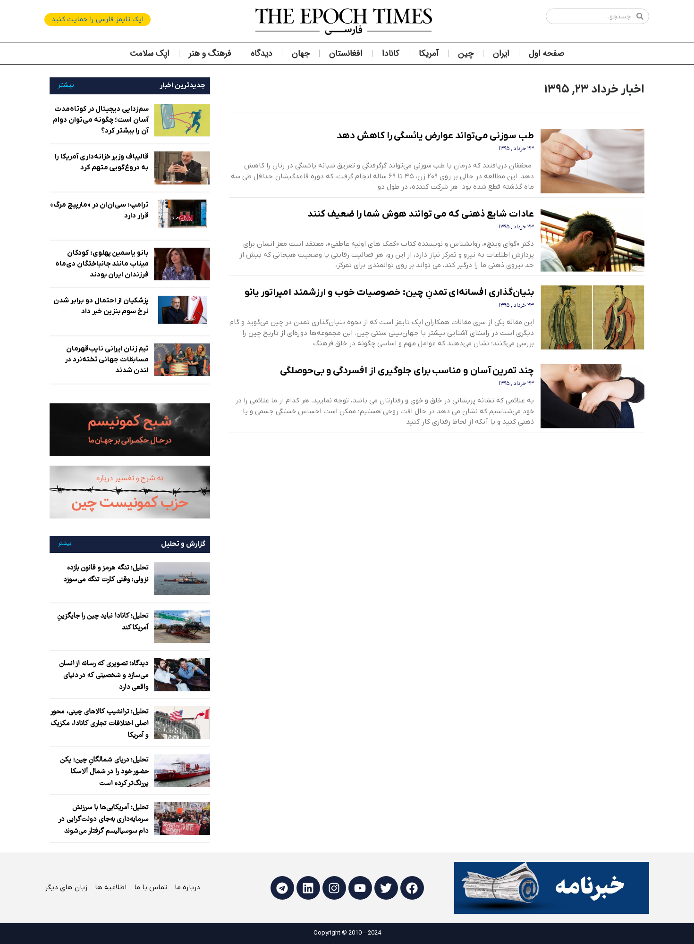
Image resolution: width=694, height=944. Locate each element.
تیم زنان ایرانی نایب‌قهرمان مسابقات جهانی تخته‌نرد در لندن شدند (107, 359)
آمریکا (429, 53)
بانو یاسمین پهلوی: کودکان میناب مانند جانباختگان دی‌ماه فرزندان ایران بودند (102, 263)
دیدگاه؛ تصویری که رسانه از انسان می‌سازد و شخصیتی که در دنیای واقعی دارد (104, 676)
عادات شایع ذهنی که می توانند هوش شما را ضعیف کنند (420, 214)
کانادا (390, 53)
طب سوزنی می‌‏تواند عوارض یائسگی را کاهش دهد (435, 136)
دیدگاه (261, 53)
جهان (301, 53)
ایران (501, 53)
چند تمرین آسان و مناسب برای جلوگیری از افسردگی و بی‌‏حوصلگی (407, 371)
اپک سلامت (149, 53)
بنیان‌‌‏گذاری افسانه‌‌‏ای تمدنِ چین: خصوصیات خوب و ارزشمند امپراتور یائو (389, 292)
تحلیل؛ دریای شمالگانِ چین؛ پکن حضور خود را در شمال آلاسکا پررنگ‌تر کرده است (104, 772)
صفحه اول (546, 53)
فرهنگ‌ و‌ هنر (210, 53)
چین (466, 53)
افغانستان (346, 53)
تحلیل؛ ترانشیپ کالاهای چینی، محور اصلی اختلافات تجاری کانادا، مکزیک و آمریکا (100, 724)
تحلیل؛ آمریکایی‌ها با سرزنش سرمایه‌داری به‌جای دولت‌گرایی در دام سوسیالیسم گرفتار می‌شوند (104, 819)
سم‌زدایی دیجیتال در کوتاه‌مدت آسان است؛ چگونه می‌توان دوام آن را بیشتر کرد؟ (101, 119)
